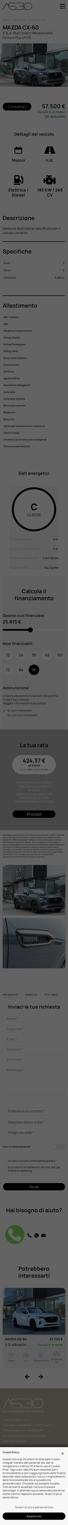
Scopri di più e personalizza (34, 1507)
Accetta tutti (34, 1516)
